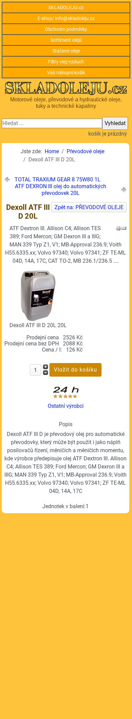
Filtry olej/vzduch (66, 61)
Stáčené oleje (66, 51)
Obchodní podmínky (66, 29)
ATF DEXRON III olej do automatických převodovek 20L (60, 189)
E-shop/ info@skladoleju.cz (66, 18)
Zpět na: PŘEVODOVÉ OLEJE (89, 207)
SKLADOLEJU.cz (66, 7)
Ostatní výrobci (66, 406)
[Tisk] (118, 228)
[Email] (124, 228)
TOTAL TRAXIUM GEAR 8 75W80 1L (58, 179)
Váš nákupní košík (66, 72)
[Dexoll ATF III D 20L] (38, 295)
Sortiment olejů (66, 40)
